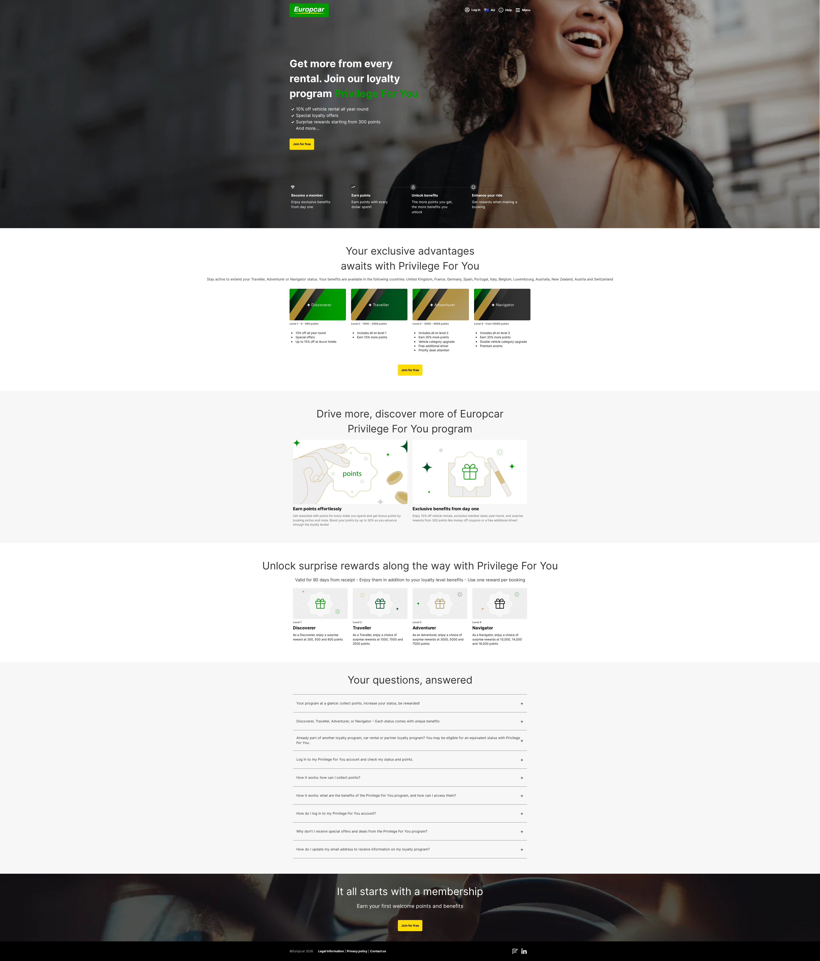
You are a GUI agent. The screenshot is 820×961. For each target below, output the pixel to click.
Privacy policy (357, 951)
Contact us (378, 951)
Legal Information (331, 951)
